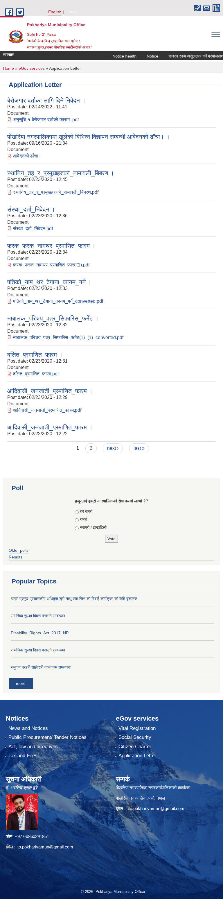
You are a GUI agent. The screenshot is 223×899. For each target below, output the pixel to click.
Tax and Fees (22, 755)
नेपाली (72, 12)
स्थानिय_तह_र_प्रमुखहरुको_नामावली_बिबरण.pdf (55, 192)
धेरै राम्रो (86, 511)
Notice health (115, 56)
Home (8, 68)
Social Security (134, 737)
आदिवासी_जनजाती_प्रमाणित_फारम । (50, 391)
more (21, 683)
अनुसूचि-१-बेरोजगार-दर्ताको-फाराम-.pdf (46, 119)
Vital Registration (137, 728)
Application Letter (137, 755)
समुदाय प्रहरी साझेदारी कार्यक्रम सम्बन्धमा (41, 667)
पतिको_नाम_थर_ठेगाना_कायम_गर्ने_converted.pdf (58, 301)
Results (15, 557)
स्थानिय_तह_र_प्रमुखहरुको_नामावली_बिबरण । (60, 173)
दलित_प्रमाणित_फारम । (35, 354)
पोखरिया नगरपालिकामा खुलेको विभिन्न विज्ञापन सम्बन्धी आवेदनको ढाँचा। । (88, 136)
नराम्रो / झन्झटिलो (93, 527)
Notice (143, 56)
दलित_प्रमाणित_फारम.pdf (36, 373)
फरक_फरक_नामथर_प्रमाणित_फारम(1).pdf (51, 264)
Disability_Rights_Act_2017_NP (40, 633)
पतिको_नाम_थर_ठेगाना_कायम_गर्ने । (49, 282)
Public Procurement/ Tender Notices (47, 737)
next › (112, 448)
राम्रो (83, 519)
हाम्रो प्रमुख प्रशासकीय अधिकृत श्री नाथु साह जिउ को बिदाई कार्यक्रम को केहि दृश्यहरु (74, 598)
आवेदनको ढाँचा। (27, 155)
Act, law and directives (33, 746)
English (55, 12)
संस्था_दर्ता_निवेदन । (31, 209)
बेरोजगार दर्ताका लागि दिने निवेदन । (46, 100)
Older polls (18, 550)
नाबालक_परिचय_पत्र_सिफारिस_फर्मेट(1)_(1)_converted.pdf (68, 337)
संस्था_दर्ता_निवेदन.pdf (33, 228)
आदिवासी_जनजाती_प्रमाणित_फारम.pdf (47, 410)
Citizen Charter (134, 746)
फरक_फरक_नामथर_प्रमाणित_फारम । (51, 245)
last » (139, 448)
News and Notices (28, 728)
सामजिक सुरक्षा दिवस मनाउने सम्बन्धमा (38, 615)
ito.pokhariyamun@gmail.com (45, 846)
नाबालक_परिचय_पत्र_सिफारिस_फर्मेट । (53, 318)
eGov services (32, 68)
